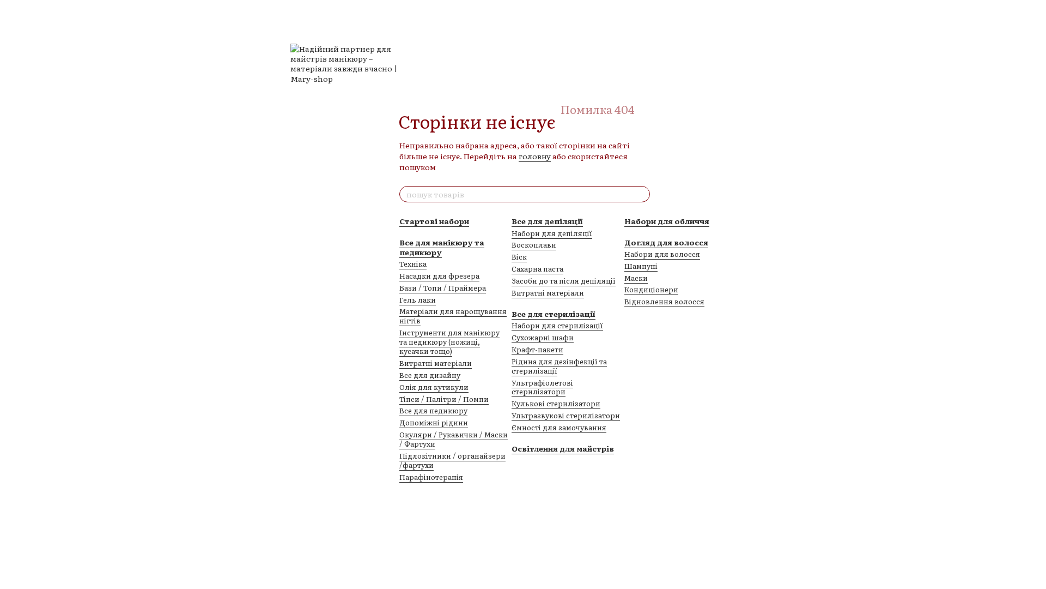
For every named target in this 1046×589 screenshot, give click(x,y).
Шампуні (641, 266)
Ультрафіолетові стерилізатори (542, 387)
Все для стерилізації (553, 313)
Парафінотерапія (431, 477)
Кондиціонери (651, 289)
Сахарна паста (537, 268)
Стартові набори (434, 220)
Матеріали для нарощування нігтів (453, 316)
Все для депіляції (547, 220)
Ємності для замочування (559, 427)
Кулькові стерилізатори (556, 403)
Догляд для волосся (666, 242)
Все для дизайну (429, 375)
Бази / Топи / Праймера (442, 288)
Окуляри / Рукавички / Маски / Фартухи (453, 439)
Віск (519, 256)
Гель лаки (417, 299)
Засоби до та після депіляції (564, 280)
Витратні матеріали (435, 363)
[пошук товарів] (641, 194)
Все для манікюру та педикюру (441, 247)
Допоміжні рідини (433, 422)
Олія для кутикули (434, 387)
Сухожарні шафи (543, 337)
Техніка (413, 264)
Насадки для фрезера (439, 276)
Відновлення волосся (664, 301)
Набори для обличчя (666, 220)
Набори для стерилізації (557, 325)
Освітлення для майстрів (563, 448)
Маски (636, 278)
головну (535, 156)
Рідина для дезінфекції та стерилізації (559, 366)
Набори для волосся (662, 254)
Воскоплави (534, 244)
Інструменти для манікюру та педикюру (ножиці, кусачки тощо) (449, 341)
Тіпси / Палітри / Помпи (444, 399)
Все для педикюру (433, 410)
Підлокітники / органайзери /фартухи (452, 460)
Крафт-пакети (537, 349)
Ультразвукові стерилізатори (566, 415)
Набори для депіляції (552, 233)
